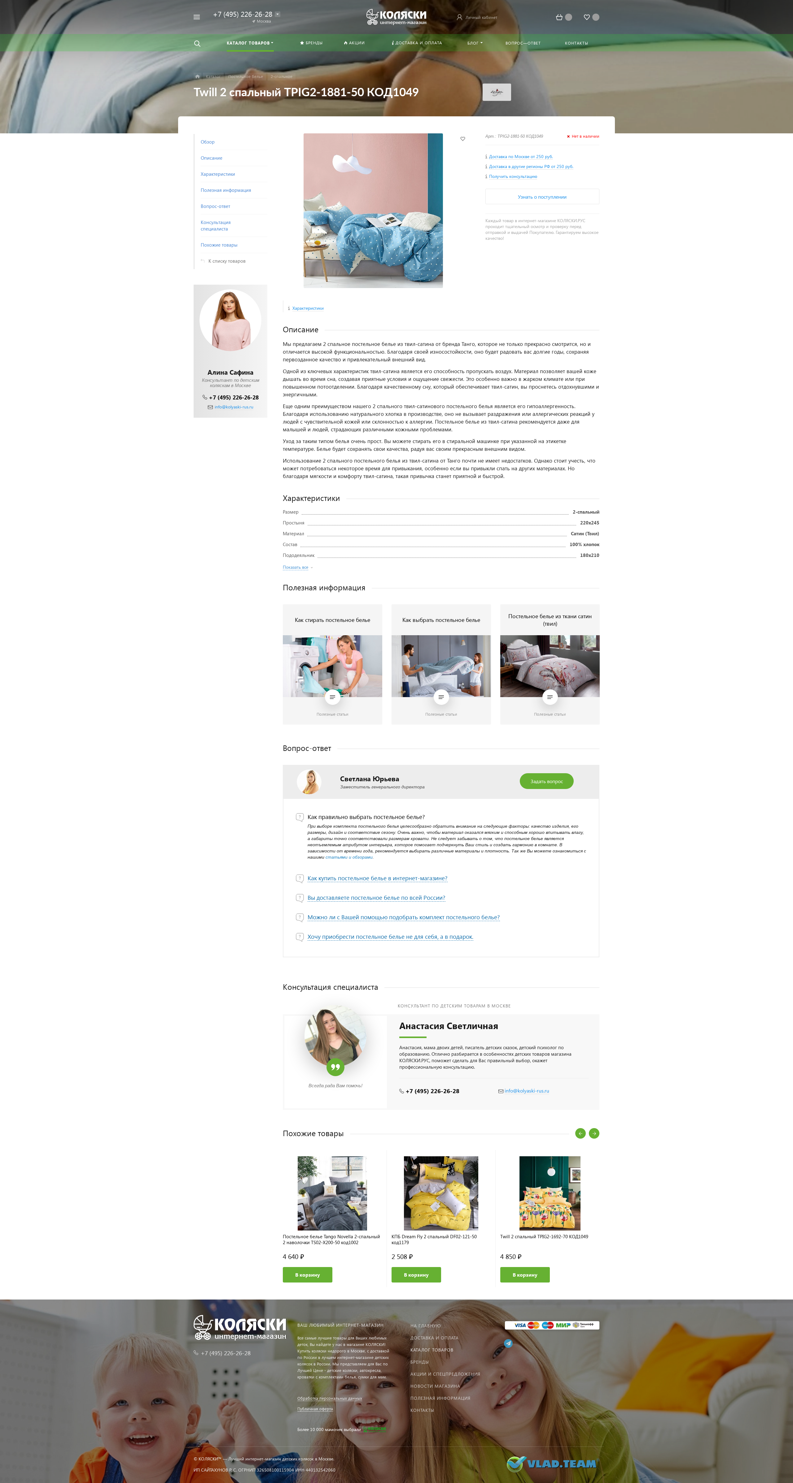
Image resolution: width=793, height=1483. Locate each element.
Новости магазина (435, 1386)
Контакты (422, 1410)
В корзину (307, 1274)
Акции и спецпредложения (445, 1374)
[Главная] (197, 76)
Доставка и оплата (434, 1338)
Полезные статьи (332, 714)
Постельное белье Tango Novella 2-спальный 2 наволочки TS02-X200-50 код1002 (331, 1239)
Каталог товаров (431, 1350)
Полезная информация (440, 1398)
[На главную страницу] (396, 16)
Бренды (419, 1362)
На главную (425, 1326)
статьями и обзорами (349, 857)
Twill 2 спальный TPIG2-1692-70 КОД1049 (544, 1236)
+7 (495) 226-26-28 (234, 397)
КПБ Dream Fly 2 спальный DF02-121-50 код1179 (434, 1239)
